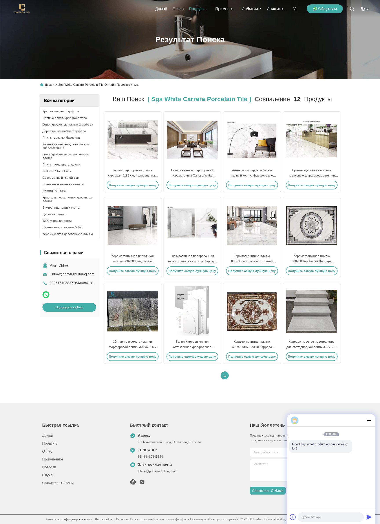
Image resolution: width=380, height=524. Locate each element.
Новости (49, 467)
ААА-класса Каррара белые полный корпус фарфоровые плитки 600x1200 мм (252, 175)
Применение (225, 9)
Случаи (48, 475)
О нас (178, 9)
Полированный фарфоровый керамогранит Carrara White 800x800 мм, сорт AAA (192, 175)
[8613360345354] (142, 483)
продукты (198, 9)
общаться (327, 9)
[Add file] (293, 517)
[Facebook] (133, 483)
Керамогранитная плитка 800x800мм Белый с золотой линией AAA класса (252, 261)
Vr (295, 9)
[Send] (369, 517)
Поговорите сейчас (69, 307)
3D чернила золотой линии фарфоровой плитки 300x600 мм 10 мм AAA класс (133, 347)
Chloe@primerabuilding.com (71, 274)
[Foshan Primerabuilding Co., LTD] (22, 8)
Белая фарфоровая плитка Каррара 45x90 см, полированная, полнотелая (132, 175)
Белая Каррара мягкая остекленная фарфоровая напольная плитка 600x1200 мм (192, 347)
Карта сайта (104, 519)
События (250, 9)
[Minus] (369, 420)
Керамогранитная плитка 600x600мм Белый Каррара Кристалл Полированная (312, 261)
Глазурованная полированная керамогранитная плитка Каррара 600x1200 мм (192, 261)
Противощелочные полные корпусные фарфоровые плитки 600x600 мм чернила (312, 175)
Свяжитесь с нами (277, 9)
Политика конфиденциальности (69, 519)
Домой (161, 9)
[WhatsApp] (46, 295)
